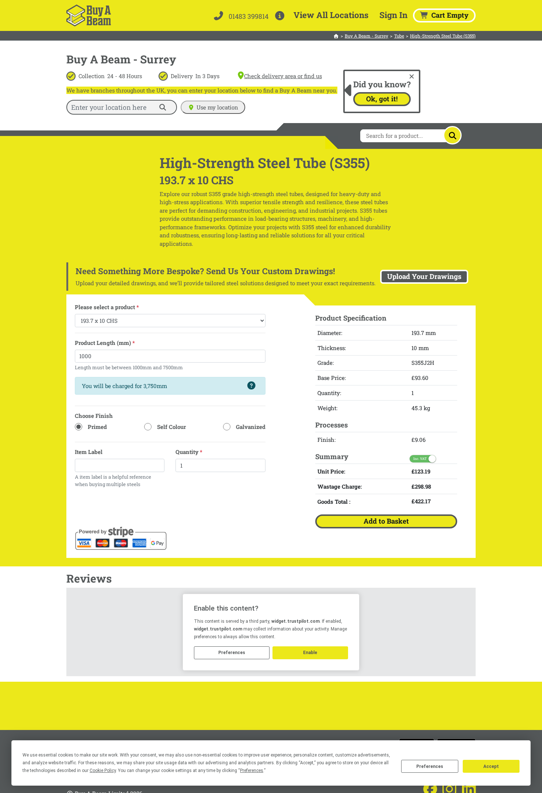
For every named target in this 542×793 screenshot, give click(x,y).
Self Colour (171, 426)
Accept (491, 766)
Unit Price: (331, 471)
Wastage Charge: (339, 486)
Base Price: (331, 377)
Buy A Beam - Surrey (366, 36)
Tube (399, 36)
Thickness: (331, 347)
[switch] (422, 458)
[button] (281, 15)
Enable (310, 652)
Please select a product (107, 307)
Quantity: (329, 392)
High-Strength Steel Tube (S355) (443, 36)
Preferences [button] (251, 770)
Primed (97, 426)
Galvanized (250, 426)
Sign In (393, 14)
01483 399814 (247, 16)
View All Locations (330, 14)
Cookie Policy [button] (103, 770)
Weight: (327, 407)
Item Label (89, 451)
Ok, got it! (382, 98)
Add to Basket (386, 520)
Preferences (429, 766)
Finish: (326, 439)
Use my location (217, 107)
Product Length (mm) (105, 342)
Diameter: (329, 332)
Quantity (189, 451)
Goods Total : (333, 501)
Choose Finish (94, 415)
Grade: (325, 362)
